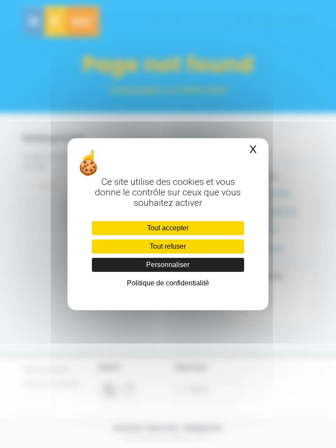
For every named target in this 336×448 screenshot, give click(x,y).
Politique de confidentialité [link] (168, 283)
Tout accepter (168, 228)
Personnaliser (167, 264)
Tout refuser (168, 246)
